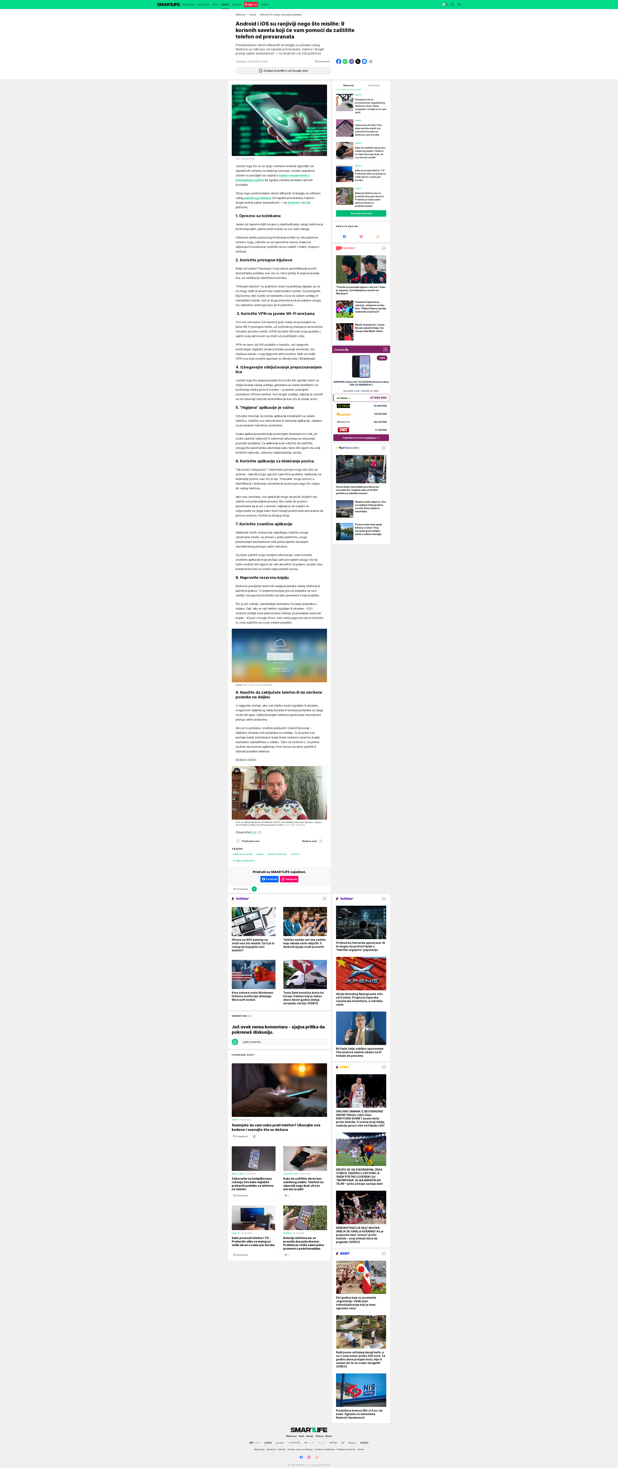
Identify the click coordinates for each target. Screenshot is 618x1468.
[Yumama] (294, 1443)
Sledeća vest (309, 841)
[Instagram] (361, 236)
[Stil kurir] (342, 1443)
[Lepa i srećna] (280, 1443)
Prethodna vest (250, 841)
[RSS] (378, 236)
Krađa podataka (277, 854)
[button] (322, 61)
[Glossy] (352, 1443)
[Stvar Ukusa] (309, 1443)
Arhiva (360, 1449)
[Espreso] (364, 1443)
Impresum (271, 1449)
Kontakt (282, 1449)
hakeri (260, 854)
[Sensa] (333, 1443)
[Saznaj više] (383, 248)
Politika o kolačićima (325, 1449)
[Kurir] (268, 1443)
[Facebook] (344, 236)
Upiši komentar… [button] (252, 1042)
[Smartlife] (168, 4)
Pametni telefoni (243, 854)
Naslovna (240, 14)
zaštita (295, 854)
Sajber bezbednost (244, 860)
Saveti (252, 14)
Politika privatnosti (346, 1449)
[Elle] (322, 1443)
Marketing (259, 1449)
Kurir (254, 832)
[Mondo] (255, 1443)
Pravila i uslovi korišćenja (300, 1449)
